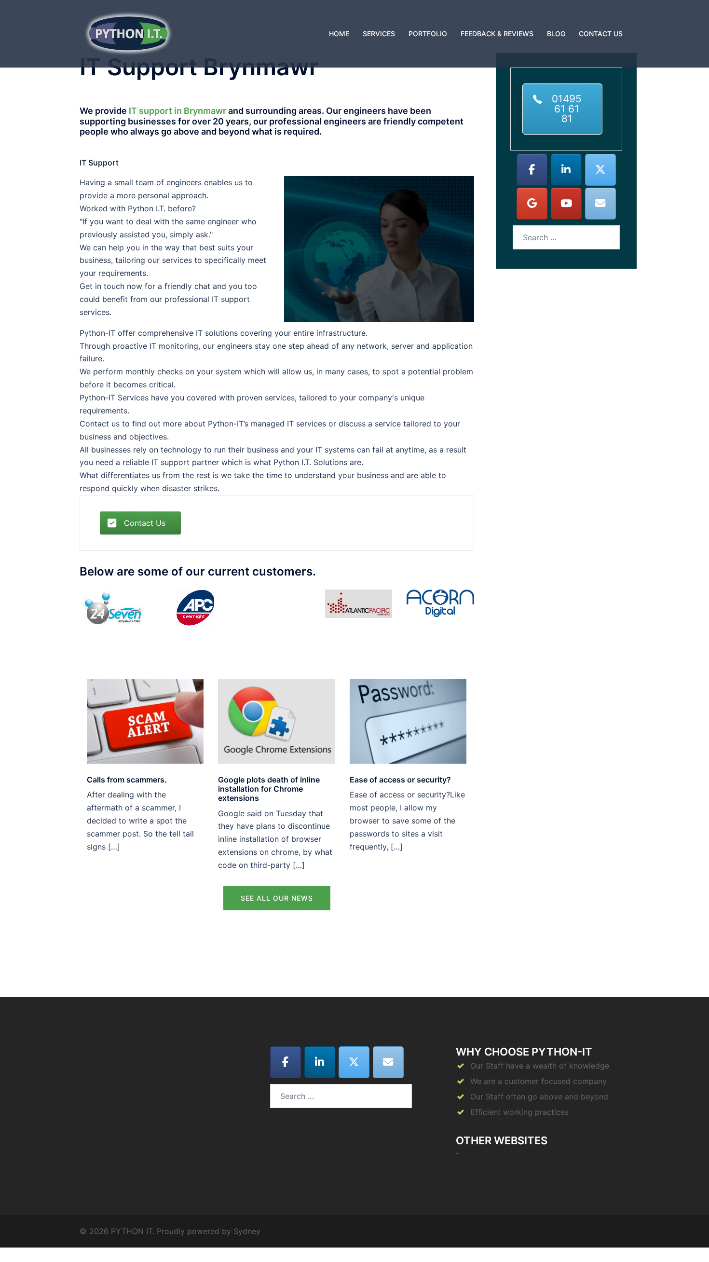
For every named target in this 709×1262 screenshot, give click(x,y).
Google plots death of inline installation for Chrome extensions (269, 789)
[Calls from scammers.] (145, 720)
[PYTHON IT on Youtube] (566, 203)
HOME (339, 33)
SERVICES (379, 33)
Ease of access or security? (400, 779)
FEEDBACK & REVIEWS (497, 33)
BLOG (556, 33)
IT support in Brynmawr (177, 111)
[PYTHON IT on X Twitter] (600, 170)
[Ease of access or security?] (408, 720)
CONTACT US (601, 33)
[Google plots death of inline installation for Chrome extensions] (276, 720)
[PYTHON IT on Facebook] (532, 170)
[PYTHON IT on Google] (532, 203)
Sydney (246, 1231)
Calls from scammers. (127, 779)
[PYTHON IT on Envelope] (600, 203)
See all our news (277, 898)
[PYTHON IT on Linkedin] (566, 170)
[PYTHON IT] (128, 33)
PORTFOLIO (428, 33)
